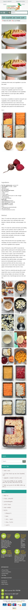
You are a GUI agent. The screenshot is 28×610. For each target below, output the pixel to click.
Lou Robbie (17, 20)
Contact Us (4, 580)
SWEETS (7, 525)
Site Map (4, 575)
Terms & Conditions (6, 571)
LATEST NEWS (7, 504)
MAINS (6, 516)
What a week (7, 471)
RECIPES (6, 510)
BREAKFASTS (8, 513)
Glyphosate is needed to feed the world (13, 478)
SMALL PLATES (9, 522)
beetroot (6, 200)
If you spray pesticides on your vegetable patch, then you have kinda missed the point (12, 481)
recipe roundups (7, 507)
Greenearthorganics (8, 501)
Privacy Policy (5, 570)
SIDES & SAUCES (9, 519)
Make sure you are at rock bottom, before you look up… (14, 485)
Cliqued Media (19, 601)
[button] (1, 12)
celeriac (6, 203)
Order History (5, 584)
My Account (4, 582)
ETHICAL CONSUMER (8, 499)
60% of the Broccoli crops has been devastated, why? (14, 474)
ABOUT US (6, 496)
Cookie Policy (5, 573)
